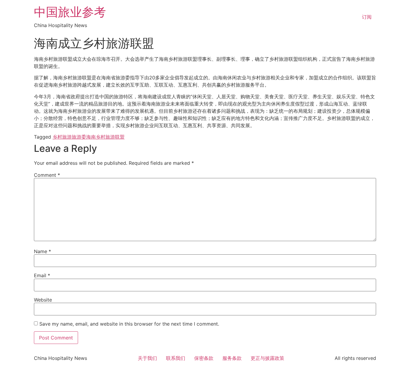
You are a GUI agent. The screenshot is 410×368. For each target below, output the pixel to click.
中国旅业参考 (70, 12)
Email (42, 275)
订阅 (367, 17)
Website (43, 299)
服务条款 (232, 358)
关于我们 (147, 358)
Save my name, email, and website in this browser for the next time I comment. (129, 323)
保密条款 (203, 358)
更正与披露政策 (267, 358)
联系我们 (175, 358)
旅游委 (79, 137)
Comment (47, 175)
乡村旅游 (62, 137)
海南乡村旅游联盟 (105, 137)
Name (42, 251)
